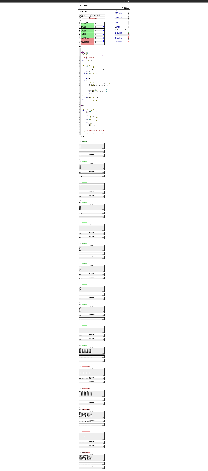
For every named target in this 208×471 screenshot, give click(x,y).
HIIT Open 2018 (82, 3)
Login (125, 1)
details (103, 23)
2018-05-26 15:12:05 (118, 33)
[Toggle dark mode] (128, 1)
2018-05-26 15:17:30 (118, 32)
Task (79, 8)
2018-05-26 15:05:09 (118, 34)
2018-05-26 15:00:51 (118, 36)
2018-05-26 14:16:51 (118, 41)
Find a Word (91, 13)
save (103, 148)
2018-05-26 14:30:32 (118, 38)
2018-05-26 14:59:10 (118, 37)
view (102, 148)
